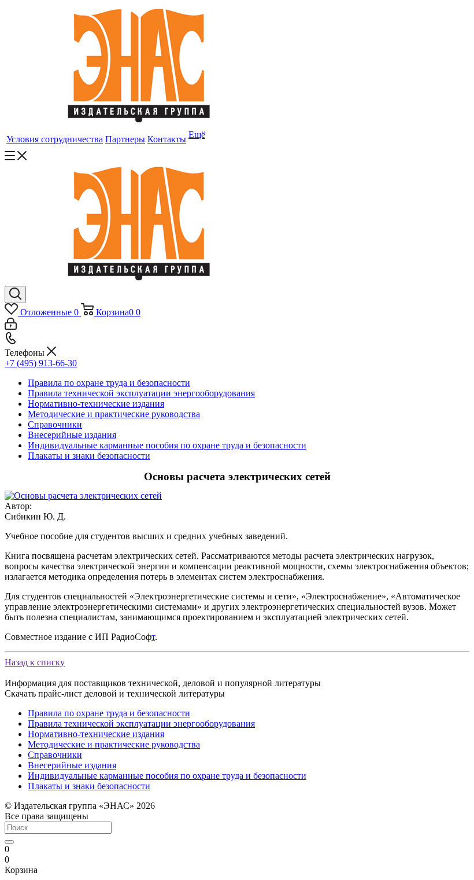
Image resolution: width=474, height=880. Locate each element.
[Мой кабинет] (11, 327)
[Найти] (9, 842)
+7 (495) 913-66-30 (41, 363)
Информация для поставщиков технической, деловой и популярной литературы (163, 683)
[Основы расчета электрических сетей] (83, 495)
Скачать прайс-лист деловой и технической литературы (115, 693)
